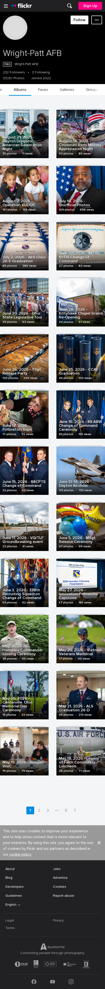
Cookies (59, 887)
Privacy (58, 920)
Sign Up (90, 5)
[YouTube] (52, 982)
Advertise (60, 878)
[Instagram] (71, 982)
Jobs (57, 869)
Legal (9, 920)
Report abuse (63, 896)
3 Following (41, 72)
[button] (99, 843)
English (10, 905)
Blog (8, 878)
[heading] (22, 6)
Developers (14, 887)
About (10, 869)
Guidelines (13, 896)
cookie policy (20, 854)
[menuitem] (70, 6)
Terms (10, 928)
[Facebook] (34, 982)
